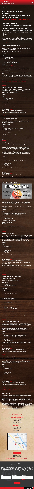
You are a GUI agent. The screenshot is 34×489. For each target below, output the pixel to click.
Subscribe (17, 483)
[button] (14, 456)
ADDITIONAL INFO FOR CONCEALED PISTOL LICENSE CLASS (14, 81)
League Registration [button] (6, 42)
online (11, 65)
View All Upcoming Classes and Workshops (10, 389)
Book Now (4, 85)
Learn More (4, 140)
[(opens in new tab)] (17, 441)
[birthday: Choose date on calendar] (23, 479)
